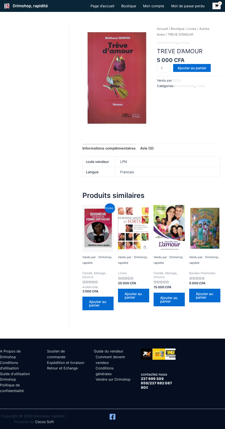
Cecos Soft (44, 422)
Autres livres (167, 42)
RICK (177, 80)
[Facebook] (112, 416)
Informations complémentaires (109, 148)
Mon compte (153, 6)
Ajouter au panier (192, 68)
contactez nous (154, 374)
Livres (191, 29)
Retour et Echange (62, 368)
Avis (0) (147, 148)
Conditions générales (105, 371)
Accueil (162, 29)
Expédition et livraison (65, 362)
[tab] (109, 148)
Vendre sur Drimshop (113, 379)
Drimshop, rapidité (30, 6)
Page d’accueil (102, 6)
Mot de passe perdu (188, 6)
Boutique (128, 6)
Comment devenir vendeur (110, 360)
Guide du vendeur (108, 351)
